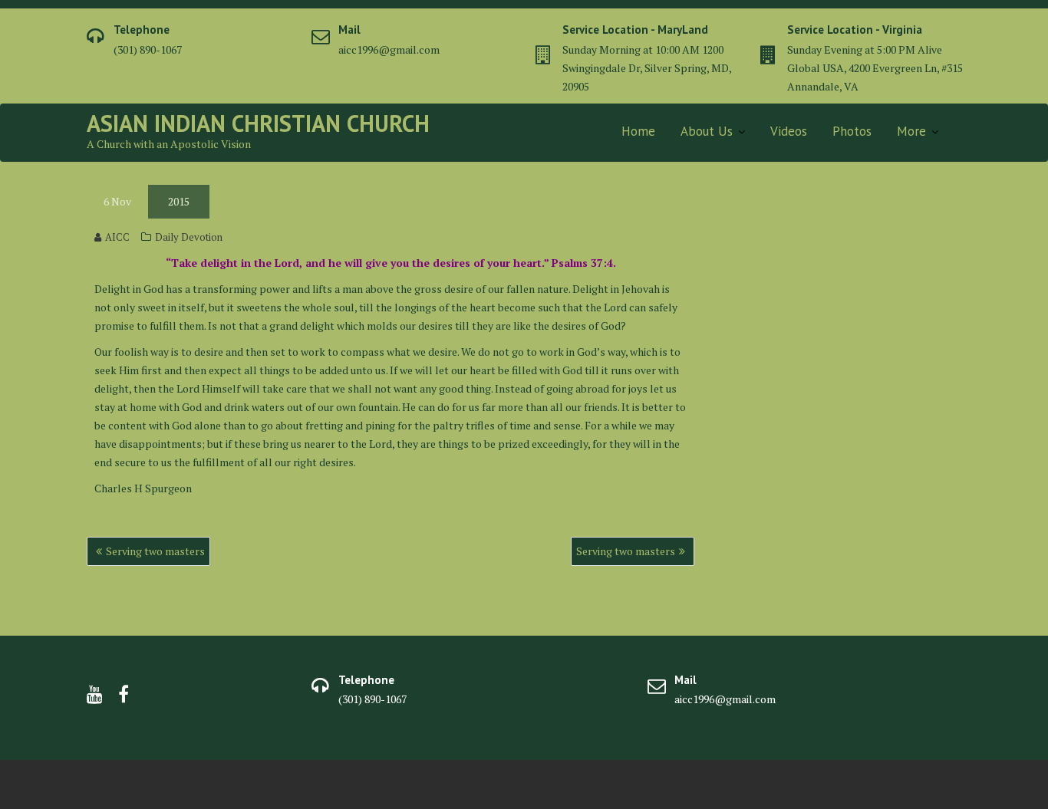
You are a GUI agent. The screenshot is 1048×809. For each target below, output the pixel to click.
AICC (117, 237)
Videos (788, 131)
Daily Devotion (188, 237)
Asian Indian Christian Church (258, 123)
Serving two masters (155, 551)
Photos (852, 131)
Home (638, 131)
